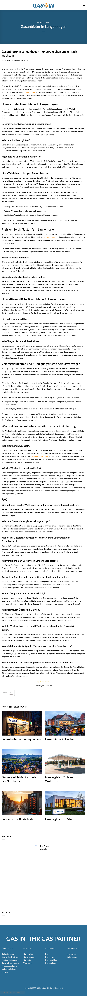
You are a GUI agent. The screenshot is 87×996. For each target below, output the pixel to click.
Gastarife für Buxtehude (18, 819)
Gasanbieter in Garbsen (60, 739)
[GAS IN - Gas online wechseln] (43, 5)
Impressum (71, 954)
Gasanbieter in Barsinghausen (21, 739)
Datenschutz (72, 957)
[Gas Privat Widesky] (43, 876)
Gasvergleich (28, 954)
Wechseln (27, 963)
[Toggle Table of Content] (10, 693)
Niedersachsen (43, 22)
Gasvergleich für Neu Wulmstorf (59, 779)
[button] (2, 5)
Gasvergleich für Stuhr (60, 819)
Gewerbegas (28, 957)
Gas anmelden (51, 960)
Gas (46, 954)
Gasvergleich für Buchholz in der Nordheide (20, 779)
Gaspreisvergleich (51, 237)
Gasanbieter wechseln (39, 456)
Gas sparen (49, 957)
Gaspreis (27, 960)
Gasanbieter (30, 92)
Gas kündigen (50, 963)
